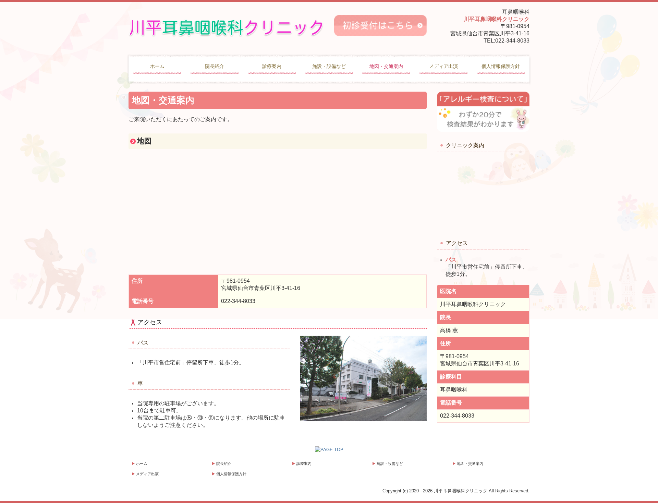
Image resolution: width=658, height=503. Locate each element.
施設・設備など (329, 66)
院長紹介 (214, 66)
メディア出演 (443, 66)
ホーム (157, 66)
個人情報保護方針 (501, 66)
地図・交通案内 (386, 66)
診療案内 (271, 66)
